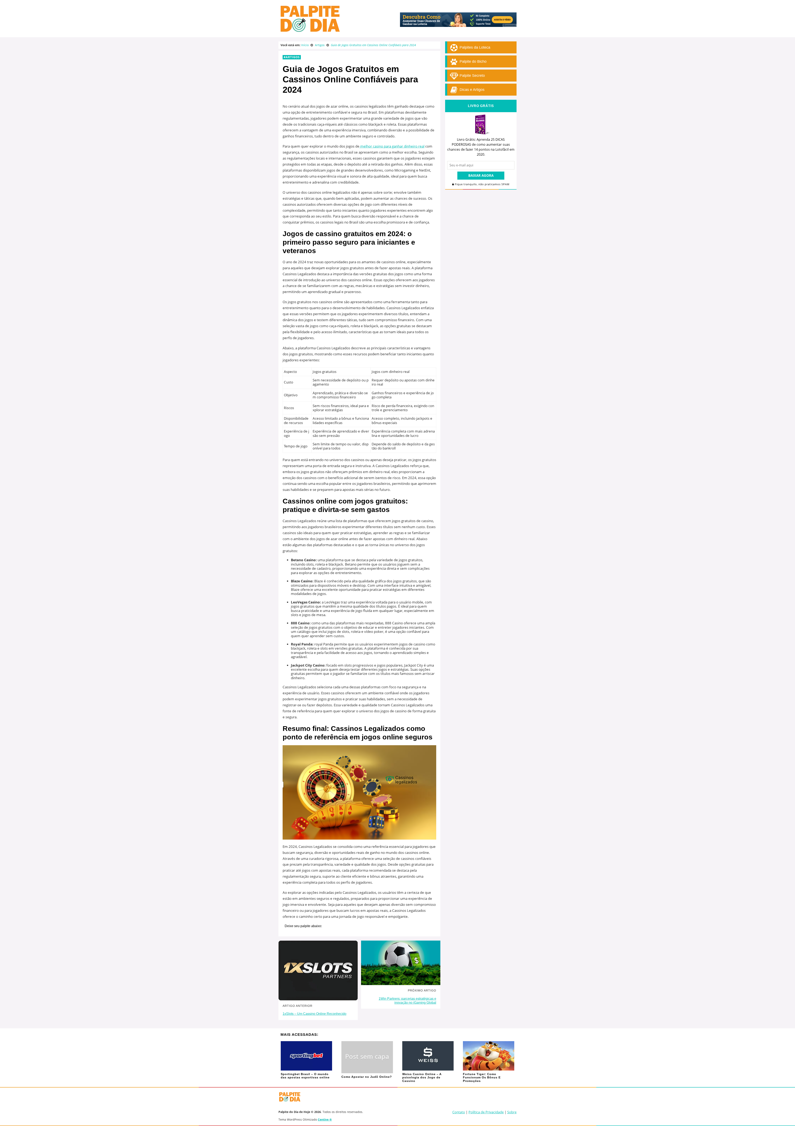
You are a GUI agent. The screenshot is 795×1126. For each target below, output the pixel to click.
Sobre (512, 1112)
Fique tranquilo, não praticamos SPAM (482, 184)
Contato (458, 1112)
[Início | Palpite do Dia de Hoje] (309, 31)
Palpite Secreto (472, 75)
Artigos (293, 57)
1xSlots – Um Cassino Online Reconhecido (314, 1013)
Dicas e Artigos (471, 90)
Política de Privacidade (486, 1112)
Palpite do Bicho (473, 61)
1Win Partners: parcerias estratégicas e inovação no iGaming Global (407, 1000)
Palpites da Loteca (474, 47)
